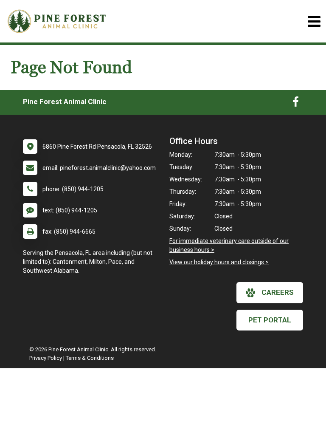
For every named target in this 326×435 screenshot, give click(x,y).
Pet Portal (269, 320)
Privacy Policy (45, 358)
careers (277, 292)
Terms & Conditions (90, 358)
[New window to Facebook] (295, 103)
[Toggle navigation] (313, 21)
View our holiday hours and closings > (219, 262)
